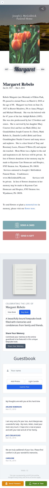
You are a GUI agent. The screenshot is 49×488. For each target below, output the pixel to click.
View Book (12, 312)
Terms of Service (31, 477)
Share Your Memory (15, 346)
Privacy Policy (17, 477)
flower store (30, 208)
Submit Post (24, 387)
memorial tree (32, 204)
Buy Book (24, 312)
